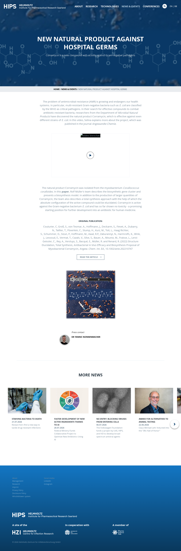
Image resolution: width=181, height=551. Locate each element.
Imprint (15, 487)
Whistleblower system (21, 496)
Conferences (151, 6)
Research (92, 6)
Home (57, 89)
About (79, 6)
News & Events (131, 6)
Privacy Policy (17, 490)
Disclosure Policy (19, 493)
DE (175, 6)
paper (65, 191)
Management (17, 481)
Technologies (110, 6)
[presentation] (174, 424)
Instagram (48, 484)
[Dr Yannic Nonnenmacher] (66, 338)
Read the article (89, 257)
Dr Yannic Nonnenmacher (86, 337)
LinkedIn (47, 481)
